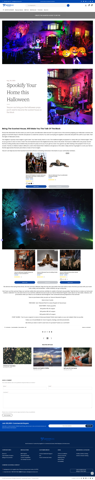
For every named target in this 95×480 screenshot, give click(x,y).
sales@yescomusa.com (17, 1)
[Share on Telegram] (51, 332)
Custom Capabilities (25, 457)
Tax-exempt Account (26, 459)
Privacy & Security (62, 455)
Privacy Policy (35, 478)
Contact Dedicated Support (45, 453)
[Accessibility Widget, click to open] (2, 240)
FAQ (40, 455)
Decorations (21, 327)
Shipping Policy (61, 457)
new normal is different (33, 286)
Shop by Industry (19, 10)
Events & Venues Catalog (82, 455)
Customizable (14, 327)
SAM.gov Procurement (7, 457)
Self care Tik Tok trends (70, 368)
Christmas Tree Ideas (9, 366)
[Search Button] (68, 5)
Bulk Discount (33, 10)
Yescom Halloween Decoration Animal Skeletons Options (69, 273)
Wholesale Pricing (25, 455)
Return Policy (61, 459)
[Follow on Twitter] (92, 1)
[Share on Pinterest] (49, 332)
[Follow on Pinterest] (90, 1)
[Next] (51, 338)
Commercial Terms (26, 478)
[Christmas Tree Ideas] (17, 355)
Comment (6, 392)
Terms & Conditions (62, 453)
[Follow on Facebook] (83, 1)
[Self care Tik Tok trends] (78, 356)
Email (50, 386)
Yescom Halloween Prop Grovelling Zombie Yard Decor (47, 273)
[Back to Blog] (47, 338)
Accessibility (61, 461)
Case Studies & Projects (7, 455)
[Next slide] (91, 360)
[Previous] (44, 338)
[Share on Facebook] (42, 332)
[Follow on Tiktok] (88, 478)
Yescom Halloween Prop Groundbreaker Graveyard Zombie (58, 175)
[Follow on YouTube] (85, 1)
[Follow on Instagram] (81, 1)
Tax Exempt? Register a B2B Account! (47, 1)
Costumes (8, 327)
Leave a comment (86, 327)
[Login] (86, 5)
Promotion (40, 10)
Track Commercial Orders (45, 457)
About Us (46, 10)
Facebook (38, 294)
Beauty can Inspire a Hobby (41, 368)
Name (5, 386)
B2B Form (26, 10)
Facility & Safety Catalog (82, 453)
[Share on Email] (47, 332)
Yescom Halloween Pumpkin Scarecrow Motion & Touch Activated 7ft (23, 273)
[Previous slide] (4, 360)
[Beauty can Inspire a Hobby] (47, 356)
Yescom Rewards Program (60, 293)
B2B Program (24, 453)
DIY (25, 327)
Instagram (47, 294)
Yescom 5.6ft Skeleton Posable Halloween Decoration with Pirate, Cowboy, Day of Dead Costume (36, 176)
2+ (33, 183)
